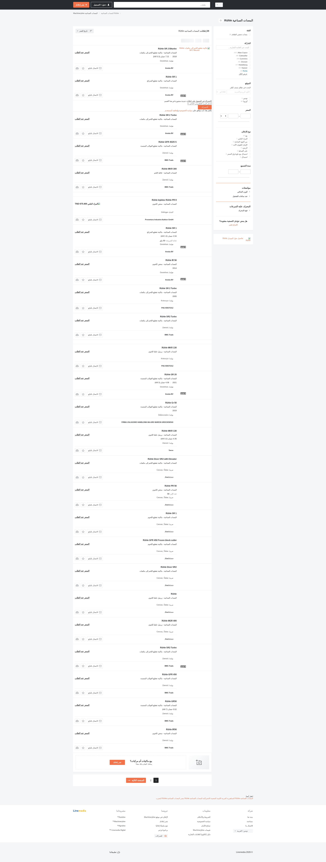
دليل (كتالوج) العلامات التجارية (199, 834)
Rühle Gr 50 (171, 403)
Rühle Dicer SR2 (169, 567)
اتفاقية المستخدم (171, 110)
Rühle (174, 594)
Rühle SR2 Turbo (168, 317)
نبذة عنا (250, 817)
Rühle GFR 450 (169, 674)
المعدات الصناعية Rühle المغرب (168, 798)
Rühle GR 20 (171, 374)
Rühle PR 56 (171, 486)
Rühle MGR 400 (169, 621)
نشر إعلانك (117, 762)
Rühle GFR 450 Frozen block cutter (160, 540)
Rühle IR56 (171, 729)
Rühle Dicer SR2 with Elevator (162, 459)
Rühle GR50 (171, 701)
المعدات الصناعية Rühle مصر (191, 798)
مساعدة (250, 821)
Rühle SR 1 (171, 77)
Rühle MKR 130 (169, 348)
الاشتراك (204, 107)
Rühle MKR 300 (169, 169)
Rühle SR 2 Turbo (168, 115)
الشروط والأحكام (204, 817)
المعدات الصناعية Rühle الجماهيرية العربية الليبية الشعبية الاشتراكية (227, 798)
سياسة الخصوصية (185, 110)
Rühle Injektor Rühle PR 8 (164, 200)
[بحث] (207, 4)
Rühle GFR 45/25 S (168, 142)
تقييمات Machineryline (201, 830)
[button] (83, 68)
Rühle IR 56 (171, 260)
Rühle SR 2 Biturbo (167, 49)
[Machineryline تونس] (239, 5)
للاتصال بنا (249, 826)
